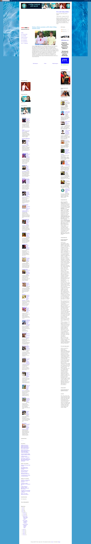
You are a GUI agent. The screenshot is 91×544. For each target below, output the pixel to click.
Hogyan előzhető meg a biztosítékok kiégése (24, 471)
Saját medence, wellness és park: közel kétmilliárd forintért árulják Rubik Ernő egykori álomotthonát (25, 459)
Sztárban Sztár (24, 165)
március (24, 534)
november (24, 514)
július (24, 529)
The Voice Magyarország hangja (25, 178)
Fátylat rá (23, 371)
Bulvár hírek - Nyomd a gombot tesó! (28, 119)
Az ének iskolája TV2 (25, 219)
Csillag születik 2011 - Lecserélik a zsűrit (67, 122)
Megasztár (23, 294)
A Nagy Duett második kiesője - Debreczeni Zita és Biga (28, 156)
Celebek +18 (24, 384)
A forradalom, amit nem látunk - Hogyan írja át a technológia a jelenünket (25, 491)
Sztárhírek (23, 191)
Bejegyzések (64, 29)
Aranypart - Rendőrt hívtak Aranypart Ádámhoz (27, 413)
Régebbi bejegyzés (55, 63)
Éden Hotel (24, 397)
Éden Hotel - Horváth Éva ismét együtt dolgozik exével (28, 400)
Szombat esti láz (25, 269)
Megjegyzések (64, 31)
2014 (23, 507)
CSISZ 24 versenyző (24, 37)
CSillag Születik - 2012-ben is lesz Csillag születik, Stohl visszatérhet (67, 132)
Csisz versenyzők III (24, 41)
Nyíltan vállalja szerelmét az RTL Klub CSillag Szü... (25, 522)
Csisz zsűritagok (23, 35)
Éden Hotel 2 (24, 423)
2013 (23, 509)
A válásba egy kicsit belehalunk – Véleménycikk (25, 456)
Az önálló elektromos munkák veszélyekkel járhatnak (25, 475)
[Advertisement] (30, 18)
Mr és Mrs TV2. (24, 307)
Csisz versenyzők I (24, 38)
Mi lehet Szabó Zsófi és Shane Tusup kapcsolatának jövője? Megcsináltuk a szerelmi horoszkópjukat (25, 451)
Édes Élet (23, 282)
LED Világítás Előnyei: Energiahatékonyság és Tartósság (24, 468)
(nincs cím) (67, 101)
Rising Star (24, 232)
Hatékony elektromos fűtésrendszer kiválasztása (25, 473)
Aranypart (23, 410)
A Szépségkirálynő (25, 204)
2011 (23, 511)
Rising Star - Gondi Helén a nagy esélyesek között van (28, 235)
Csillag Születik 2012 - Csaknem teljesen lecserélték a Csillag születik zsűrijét (65, 163)
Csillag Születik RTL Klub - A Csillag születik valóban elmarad (67, 191)
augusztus (24, 515)
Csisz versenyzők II (24, 40)
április (24, 533)
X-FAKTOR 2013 (24, 244)
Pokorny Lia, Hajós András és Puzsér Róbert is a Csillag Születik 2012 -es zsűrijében (65, 152)
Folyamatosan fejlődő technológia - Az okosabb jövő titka (25, 484)
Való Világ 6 (24, 257)
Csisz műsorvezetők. (24, 34)
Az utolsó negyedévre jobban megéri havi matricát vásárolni (25, 454)
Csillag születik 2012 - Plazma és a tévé (67, 112)
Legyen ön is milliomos (26, 320)
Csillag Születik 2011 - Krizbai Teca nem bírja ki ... (25, 518)
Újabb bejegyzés (35, 63)
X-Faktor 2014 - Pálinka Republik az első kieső (28, 247)
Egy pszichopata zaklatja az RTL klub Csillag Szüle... (25, 526)
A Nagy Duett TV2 (25, 153)
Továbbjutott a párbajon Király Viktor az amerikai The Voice (28, 182)
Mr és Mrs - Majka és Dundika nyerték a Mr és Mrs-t (28, 310)
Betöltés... (22, 440)
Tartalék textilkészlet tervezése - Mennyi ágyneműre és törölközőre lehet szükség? (25, 487)
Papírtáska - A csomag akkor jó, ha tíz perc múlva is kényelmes (25, 481)
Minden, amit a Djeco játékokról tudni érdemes (24, 494)
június (24, 530)
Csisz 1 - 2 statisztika (24, 43)
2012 (23, 510)
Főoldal (45, 63)
